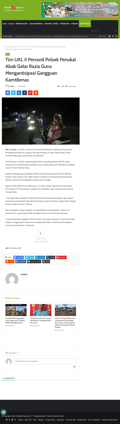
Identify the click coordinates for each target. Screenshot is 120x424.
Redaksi (41, 420)
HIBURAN (74, 24)
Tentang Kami (71, 420)
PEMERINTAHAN (21, 24)
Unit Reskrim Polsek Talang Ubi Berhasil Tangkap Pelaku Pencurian (40, 320)
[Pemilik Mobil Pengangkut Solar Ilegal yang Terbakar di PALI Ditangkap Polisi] (16, 310)
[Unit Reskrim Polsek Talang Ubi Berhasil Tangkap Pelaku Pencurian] (40, 310)
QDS (62, 416)
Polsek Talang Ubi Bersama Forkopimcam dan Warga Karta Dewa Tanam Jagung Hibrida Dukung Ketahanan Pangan (65, 322)
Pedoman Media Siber (110, 420)
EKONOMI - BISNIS (51, 24)
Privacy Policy (50, 420)
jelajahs (12, 86)
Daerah (11, 24)
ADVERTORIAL (85, 24)
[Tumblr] (24, 92)
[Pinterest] (30, 92)
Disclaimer (60, 420)
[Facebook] (7, 92)
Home (5, 24)
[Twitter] (13, 92)
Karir (34, 420)
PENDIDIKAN (64, 24)
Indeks (20, 420)
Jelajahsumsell (39, 416)
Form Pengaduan (94, 420)
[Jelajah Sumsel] (13, 8)
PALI (20, 47)
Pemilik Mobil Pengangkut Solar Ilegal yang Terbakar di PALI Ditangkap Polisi (15, 320)
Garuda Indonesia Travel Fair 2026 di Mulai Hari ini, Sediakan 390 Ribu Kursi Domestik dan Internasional (53, 36)
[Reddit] (36, 92)
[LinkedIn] (19, 92)
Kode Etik (28, 420)
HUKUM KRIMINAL (36, 24)
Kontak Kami (81, 420)
